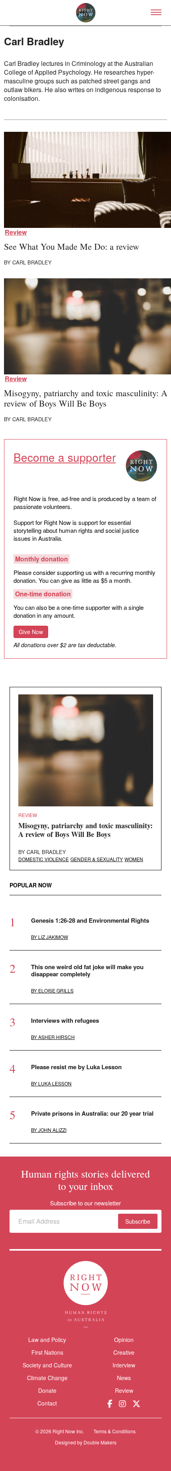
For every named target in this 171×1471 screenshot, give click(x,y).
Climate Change (47, 1378)
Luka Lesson (55, 1083)
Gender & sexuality (96, 859)
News (124, 1378)
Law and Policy (47, 1340)
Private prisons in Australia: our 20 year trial (92, 1113)
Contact (47, 1403)
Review (16, 232)
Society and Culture (47, 1365)
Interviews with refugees (65, 1020)
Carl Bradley (32, 262)
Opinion (124, 1340)
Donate (47, 1390)
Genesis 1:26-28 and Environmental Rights (90, 920)
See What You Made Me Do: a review (71, 246)
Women (133, 859)
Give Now (31, 632)
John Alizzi (52, 1129)
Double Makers (100, 1442)
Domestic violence (43, 859)
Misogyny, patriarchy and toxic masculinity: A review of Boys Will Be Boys (85, 398)
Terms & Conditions (114, 1431)
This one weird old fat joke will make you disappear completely (87, 970)
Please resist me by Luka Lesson (76, 1066)
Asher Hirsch (56, 1036)
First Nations (47, 1352)
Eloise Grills (56, 990)
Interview (124, 1365)
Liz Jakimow (53, 936)
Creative (123, 1352)
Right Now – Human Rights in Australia (85, 12)
